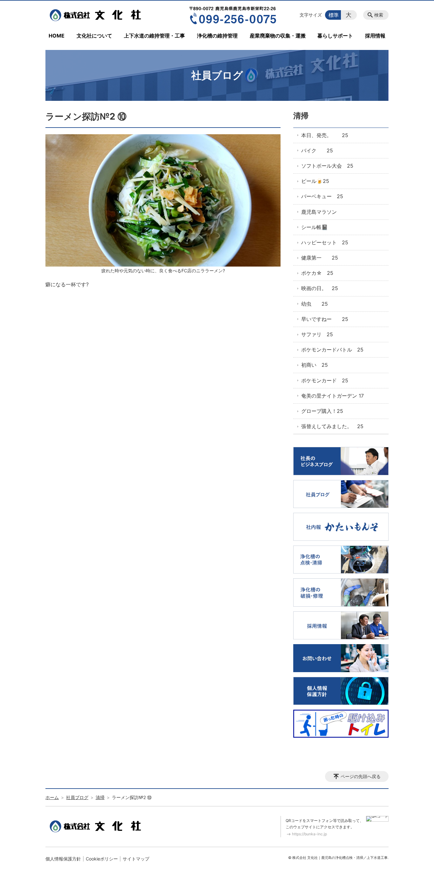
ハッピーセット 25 (324, 242)
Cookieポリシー (102, 858)
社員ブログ (77, 797)
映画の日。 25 (319, 288)
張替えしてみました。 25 (332, 426)
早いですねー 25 (324, 319)
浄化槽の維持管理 (217, 35)
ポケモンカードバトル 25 (332, 349)
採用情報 (375, 35)
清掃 (301, 115)
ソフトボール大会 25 (327, 166)
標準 (334, 15)
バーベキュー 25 (322, 196)
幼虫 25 (314, 304)
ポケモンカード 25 (324, 380)
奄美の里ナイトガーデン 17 (332, 396)
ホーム (52, 797)
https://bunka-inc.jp (309, 834)
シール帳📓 (314, 227)
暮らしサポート (335, 35)
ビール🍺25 (315, 181)
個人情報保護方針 (63, 858)
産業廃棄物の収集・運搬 (278, 35)
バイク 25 (317, 150)
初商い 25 (314, 365)
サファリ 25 (317, 334)
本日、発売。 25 (324, 135)
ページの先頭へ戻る (361, 776)
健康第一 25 (319, 257)
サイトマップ (136, 858)
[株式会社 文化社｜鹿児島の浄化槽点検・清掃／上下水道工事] (97, 15)
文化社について (94, 35)
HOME (56, 35)
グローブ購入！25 (322, 411)
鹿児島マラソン (319, 212)
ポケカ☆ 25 (317, 273)
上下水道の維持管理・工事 (154, 35)
